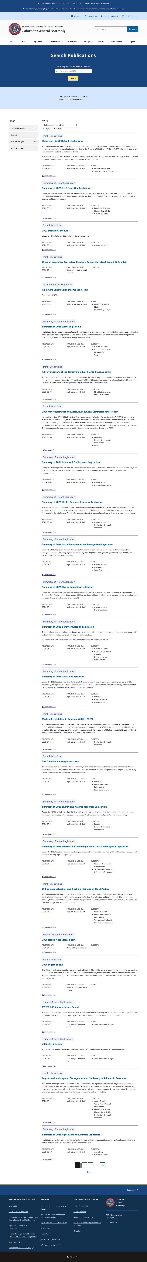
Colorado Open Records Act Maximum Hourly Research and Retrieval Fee (23, 1218)
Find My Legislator (111, 16)
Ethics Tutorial (79, 1206)
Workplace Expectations (50, 1239)
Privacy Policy (46, 1228)
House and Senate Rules (83, 1217)
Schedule (77, 16)
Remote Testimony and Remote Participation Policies (53, 1215)
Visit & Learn (92, 16)
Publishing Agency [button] (18, 128)
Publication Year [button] (17, 148)
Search (134, 29)
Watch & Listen (131, 16)
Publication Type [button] (17, 141)
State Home (13, 1242)
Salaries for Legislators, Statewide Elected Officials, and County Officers (23, 1235)
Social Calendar (80, 1211)
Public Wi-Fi (45, 1234)
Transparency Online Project (20, 1247)
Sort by (45, 120)
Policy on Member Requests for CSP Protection (87, 1224)
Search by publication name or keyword (73, 66)
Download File (50, 176)
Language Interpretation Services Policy (54, 1207)
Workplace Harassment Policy (52, 1245)
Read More (105, 3)
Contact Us (113, 1222)
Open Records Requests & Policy (54, 1223)
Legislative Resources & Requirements (18, 1226)
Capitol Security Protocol (18, 1211)
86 (103, 1165)
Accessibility (13, 1206)
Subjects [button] (14, 135)
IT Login (77, 1231)
